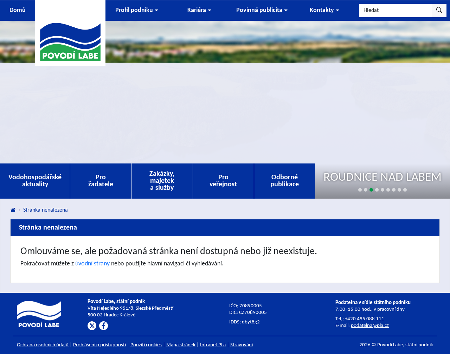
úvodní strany (92, 263)
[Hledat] (439, 10)
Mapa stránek (180, 345)
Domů (17, 10)
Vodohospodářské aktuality (35, 181)
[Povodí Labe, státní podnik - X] (92, 325)
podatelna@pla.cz (370, 325)
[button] (136, 10)
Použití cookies (146, 345)
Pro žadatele (100, 181)
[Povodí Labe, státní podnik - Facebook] (103, 325)
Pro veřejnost (223, 181)
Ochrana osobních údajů (43, 345)
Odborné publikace (284, 181)
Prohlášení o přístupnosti (99, 345)
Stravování (241, 345)
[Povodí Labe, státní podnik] (70, 33)
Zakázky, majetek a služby (161, 181)
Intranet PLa (213, 345)
